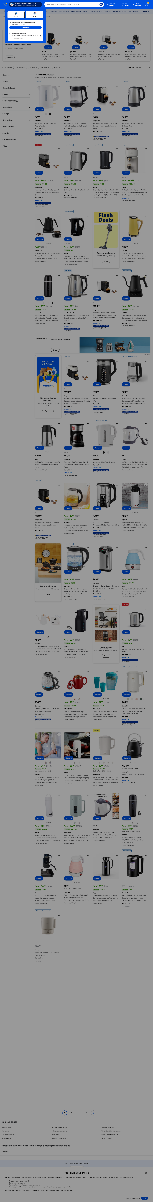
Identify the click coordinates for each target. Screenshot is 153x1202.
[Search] (101, 4)
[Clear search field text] (96, 4)
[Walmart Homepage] (5, 4)
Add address (25, 27)
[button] (124, 4)
